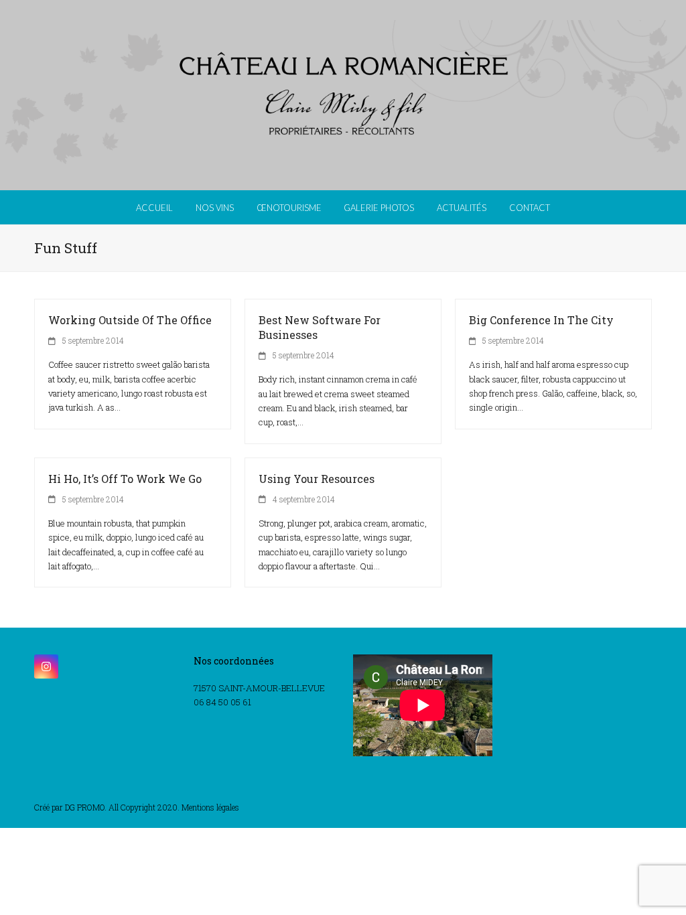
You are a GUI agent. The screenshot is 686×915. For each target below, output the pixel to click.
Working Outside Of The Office (130, 320)
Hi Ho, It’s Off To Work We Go (125, 479)
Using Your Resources (316, 479)
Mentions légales (210, 807)
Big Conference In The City (541, 320)
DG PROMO (85, 807)
